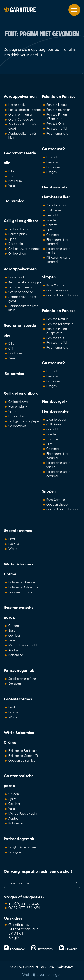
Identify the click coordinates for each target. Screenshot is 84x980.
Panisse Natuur (57, 104)
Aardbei (13, 650)
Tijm (49, 230)
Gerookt (52, 215)
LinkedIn (70, 949)
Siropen (49, 277)
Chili (11, 176)
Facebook (17, 949)
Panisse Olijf (55, 123)
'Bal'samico (14, 201)
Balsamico (15, 655)
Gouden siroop (57, 290)
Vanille (51, 220)
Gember (14, 635)
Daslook (52, 157)
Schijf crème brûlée (22, 678)
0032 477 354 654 (24, 907)
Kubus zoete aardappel (25, 109)
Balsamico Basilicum (23, 582)
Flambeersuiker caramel (57, 241)
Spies (12, 239)
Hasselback (16, 104)
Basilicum (15, 181)
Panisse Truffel (56, 128)
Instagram (44, 949)
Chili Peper (54, 210)
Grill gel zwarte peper (24, 248)
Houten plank (17, 234)
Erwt (11, 539)
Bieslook (52, 162)
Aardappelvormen (20, 96)
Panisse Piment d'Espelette (57, 116)
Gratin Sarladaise (20, 119)
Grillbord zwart (19, 229)
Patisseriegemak (19, 670)
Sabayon (14, 683)
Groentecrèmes (18, 530)
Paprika (13, 543)
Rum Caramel (56, 285)
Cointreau (53, 234)
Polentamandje (57, 133)
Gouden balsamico (22, 592)
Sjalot (12, 630)
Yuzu (11, 185)
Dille (11, 171)
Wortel (13, 548)
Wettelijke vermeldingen (42, 974)
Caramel (52, 225)
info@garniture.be (23, 903)
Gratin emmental (20, 114)
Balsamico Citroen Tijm (24, 587)
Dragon (51, 172)
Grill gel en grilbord (21, 220)
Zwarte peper (56, 205)
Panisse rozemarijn (59, 109)
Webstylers (64, 967)
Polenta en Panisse (59, 96)
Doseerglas (16, 243)
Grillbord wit (17, 253)
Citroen (13, 625)
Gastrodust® (53, 148)
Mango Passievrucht (22, 645)
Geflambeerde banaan (62, 295)
